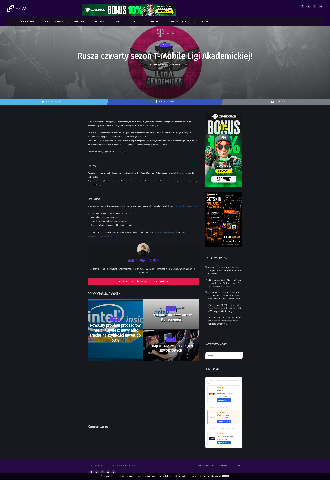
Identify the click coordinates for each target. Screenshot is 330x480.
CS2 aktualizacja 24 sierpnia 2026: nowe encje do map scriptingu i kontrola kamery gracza (224, 320)
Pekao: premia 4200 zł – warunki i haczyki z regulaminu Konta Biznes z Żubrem (225, 270)
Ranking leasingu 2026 (217, 407)
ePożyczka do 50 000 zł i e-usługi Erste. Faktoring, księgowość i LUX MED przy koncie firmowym (224, 308)
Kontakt (237, 466)
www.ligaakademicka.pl (164, 232)
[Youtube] (321, 6)
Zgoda (225, 476)
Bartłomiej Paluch (158, 64)
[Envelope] (113, 472)
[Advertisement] (165, 75)
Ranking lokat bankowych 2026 (221, 429)
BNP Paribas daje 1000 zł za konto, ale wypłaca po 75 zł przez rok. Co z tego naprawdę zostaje (224, 283)
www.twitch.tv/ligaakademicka (187, 206)
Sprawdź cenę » (224, 400)
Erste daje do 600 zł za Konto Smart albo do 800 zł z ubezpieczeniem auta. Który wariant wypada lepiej (225, 295)
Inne (165, 45)
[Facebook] (302, 6)
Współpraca (224, 466)
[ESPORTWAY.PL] (16, 8)
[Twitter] (308, 6)
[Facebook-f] (91, 472)
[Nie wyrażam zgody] (326, 476)
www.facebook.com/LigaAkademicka (102, 236)
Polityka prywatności (203, 466)
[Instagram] (314, 6)
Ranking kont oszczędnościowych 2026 (223, 382)
